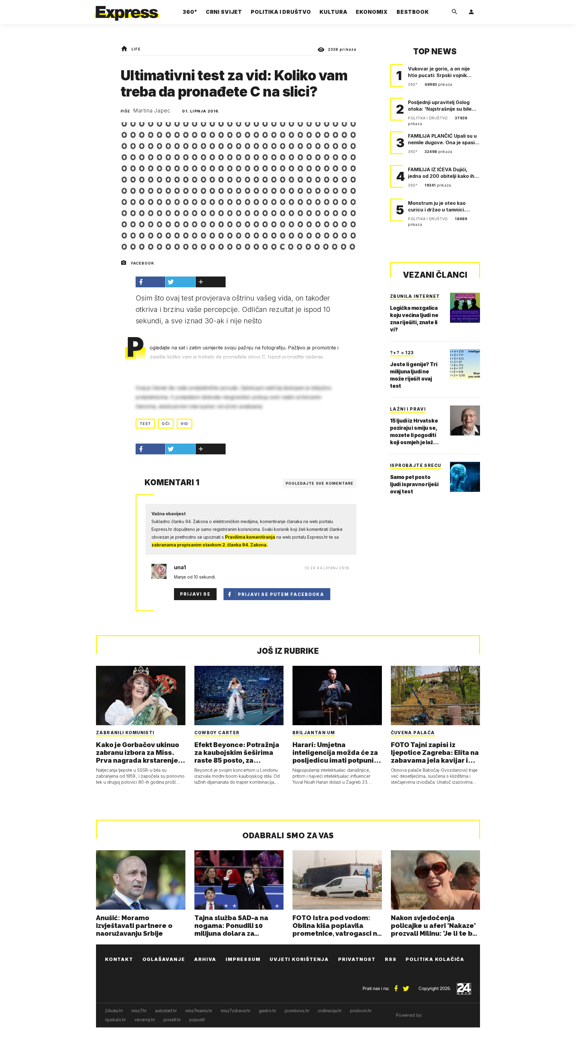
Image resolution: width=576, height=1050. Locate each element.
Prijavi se (195, 594)
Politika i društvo (428, 118)
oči (166, 423)
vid (184, 423)
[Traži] (454, 12)
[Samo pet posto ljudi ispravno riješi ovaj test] (465, 477)
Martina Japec (151, 111)
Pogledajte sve (320, 483)
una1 (180, 567)
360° (413, 84)
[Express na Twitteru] (406, 986)
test (145, 423)
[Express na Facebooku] (396, 986)
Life (136, 49)
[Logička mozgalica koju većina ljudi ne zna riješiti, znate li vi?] (465, 308)
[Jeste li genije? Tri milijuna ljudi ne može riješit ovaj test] (465, 364)
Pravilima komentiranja (250, 537)
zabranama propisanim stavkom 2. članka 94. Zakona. (210, 544)
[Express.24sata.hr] (126, 10)
